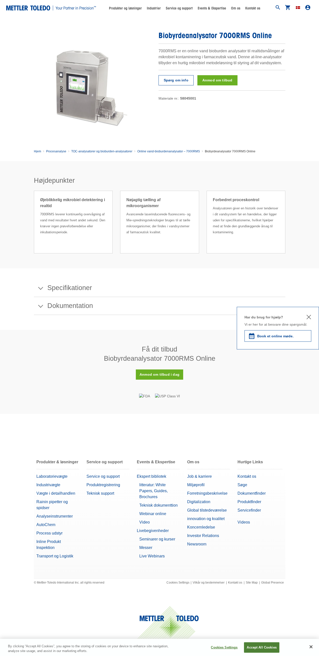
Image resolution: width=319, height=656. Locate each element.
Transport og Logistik (54, 556)
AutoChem (45, 525)
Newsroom (196, 544)
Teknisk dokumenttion (158, 505)
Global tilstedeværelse (207, 510)
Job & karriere (199, 476)
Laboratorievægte (52, 476)
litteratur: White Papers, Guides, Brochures (153, 491)
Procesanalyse (56, 151)
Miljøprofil (196, 485)
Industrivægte (48, 485)
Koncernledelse (201, 527)
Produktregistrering (103, 485)
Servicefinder (249, 510)
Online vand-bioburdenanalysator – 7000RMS (168, 151)
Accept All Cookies (261, 647)
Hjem (37, 151)
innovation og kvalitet (206, 519)
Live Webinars (152, 556)
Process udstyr (49, 533)
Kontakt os (252, 8)
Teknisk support (100, 493)
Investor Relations (203, 536)
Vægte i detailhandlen (55, 493)
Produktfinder (249, 502)
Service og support (103, 476)
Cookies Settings (177, 582)
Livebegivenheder (153, 531)
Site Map (252, 582)
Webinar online (152, 514)
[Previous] (32, 228)
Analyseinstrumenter (54, 516)
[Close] (311, 646)
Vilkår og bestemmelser (209, 582)
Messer (145, 547)
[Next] (287, 228)
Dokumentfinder (252, 493)
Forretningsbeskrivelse (207, 493)
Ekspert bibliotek (151, 476)
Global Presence (272, 582)
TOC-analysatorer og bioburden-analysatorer (101, 151)
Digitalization (198, 502)
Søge (242, 485)
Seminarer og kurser (157, 539)
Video (144, 522)
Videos (244, 522)
